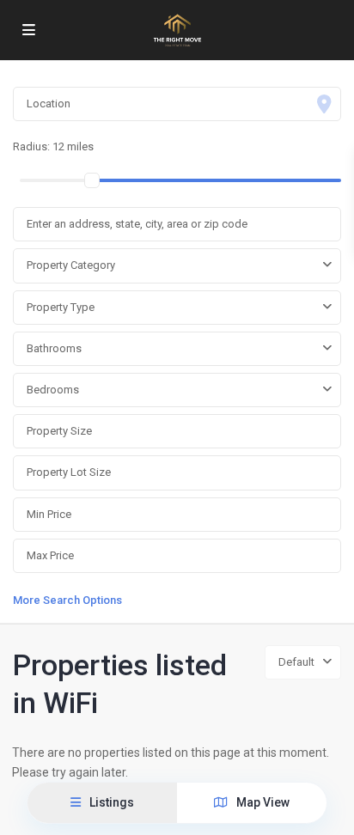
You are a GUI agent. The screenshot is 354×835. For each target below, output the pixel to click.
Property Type (61, 307)
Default (296, 661)
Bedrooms (53, 389)
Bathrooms (54, 348)
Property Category (71, 265)
